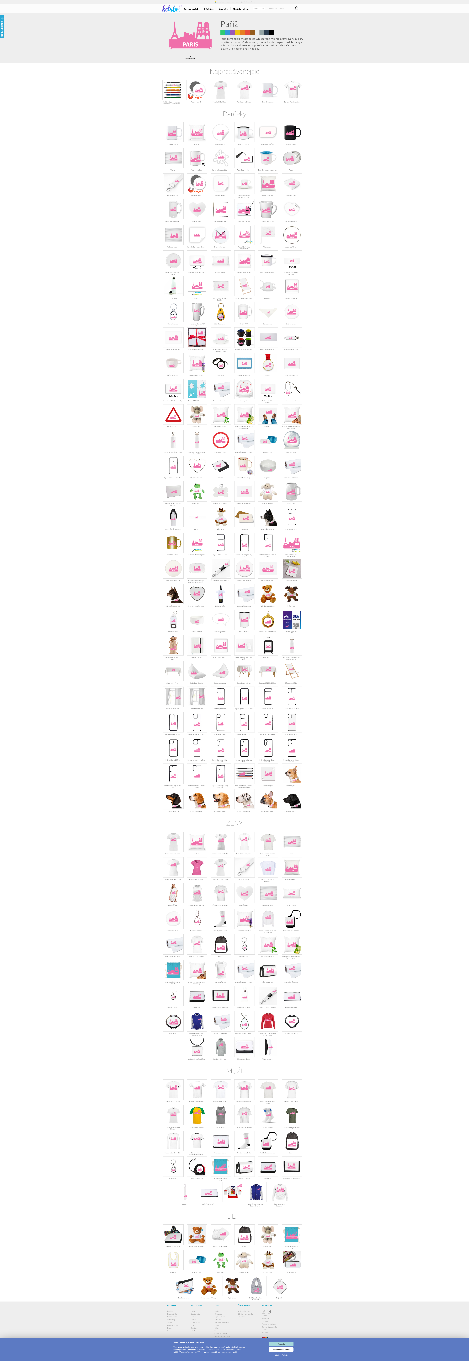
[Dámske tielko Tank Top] (199, 884)
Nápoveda (265, 1318)
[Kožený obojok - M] (199, 790)
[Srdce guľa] (246, 380)
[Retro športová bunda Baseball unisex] (199, 1012)
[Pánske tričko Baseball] (199, 1106)
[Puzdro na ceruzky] (187, 1277)
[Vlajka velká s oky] (175, 226)
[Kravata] (187, 1183)
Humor (193, 1325)
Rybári (216, 1328)
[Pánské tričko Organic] (222, 1080)
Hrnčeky (170, 1311)
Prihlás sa (273, 8)
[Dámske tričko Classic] (223, 81)
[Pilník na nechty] (270, 1038)
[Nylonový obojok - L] (294, 790)
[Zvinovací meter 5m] (199, 1157)
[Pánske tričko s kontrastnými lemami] (199, 1132)
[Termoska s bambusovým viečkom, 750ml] (199, 431)
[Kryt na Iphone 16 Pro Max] (199, 713)
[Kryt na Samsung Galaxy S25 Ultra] (270, 533)
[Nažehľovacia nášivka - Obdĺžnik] (222, 277)
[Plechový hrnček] (246, 123)
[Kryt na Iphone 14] (294, 713)
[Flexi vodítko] (222, 354)
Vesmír (216, 1331)
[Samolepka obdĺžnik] (270, 123)
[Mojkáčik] (282, 1277)
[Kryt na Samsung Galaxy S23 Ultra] (222, 764)
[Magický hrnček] (199, 149)
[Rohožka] (270, 405)
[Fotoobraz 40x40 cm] (246, 251)
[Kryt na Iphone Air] (270, 687)
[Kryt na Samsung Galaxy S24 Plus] (270, 739)
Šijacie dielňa (172, 1317)
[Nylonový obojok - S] (270, 790)
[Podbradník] (175, 1251)
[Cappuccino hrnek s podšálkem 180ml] (222, 328)
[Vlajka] (175, 149)
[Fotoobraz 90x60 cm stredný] (270, 380)
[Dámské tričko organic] (246, 833)
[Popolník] (270, 456)
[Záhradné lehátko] (294, 662)
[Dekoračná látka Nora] (222, 380)
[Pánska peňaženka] (222, 1132)
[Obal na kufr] (270, 636)
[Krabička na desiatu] (246, 354)
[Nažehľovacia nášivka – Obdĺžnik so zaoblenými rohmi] (199, 559)
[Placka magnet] (199, 81)
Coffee (216, 1325)
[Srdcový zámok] (294, 380)
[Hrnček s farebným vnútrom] (270, 149)
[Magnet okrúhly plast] (246, 559)
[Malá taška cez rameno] (294, 909)
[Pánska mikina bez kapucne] (282, 1183)
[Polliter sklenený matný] (175, 200)
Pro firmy (241, 1317)
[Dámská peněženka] (246, 1038)
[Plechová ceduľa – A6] (246, 482)
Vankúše (170, 1322)
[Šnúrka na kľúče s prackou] (222, 559)
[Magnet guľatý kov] (294, 226)
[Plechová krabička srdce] (199, 585)
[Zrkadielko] (175, 1012)
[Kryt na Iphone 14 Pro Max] (199, 739)
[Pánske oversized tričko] (222, 884)
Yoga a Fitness (219, 1317)
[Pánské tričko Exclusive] (246, 1080)
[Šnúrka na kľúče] (175, 174)
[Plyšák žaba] (199, 482)
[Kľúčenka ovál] (246, 935)
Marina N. (192, 57)
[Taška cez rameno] (270, 961)
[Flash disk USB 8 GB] (294, 328)
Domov (169, 1328)
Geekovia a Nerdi (220, 1334)
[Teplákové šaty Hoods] (222, 1038)
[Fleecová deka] (294, 174)
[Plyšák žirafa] (222, 508)
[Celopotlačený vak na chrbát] (175, 961)
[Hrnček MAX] (246, 303)
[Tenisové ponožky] (270, 1106)
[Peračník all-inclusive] (175, 1225)
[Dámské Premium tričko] (222, 833)
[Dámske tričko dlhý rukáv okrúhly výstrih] (270, 1012)
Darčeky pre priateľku (222, 1336)
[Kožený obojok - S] (175, 790)
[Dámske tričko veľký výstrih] (222, 858)
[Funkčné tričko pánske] (294, 1080)
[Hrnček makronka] (175, 354)
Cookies (264, 1330)
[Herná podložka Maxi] (270, 328)
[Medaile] (270, 354)
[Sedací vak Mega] (222, 662)
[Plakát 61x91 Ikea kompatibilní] (246, 226)
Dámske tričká (172, 1325)
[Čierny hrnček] (294, 123)
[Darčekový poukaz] (294, 610)
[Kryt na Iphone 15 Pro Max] (175, 456)
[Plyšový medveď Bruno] (199, 1225)
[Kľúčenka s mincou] (222, 303)
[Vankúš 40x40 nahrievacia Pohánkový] (294, 405)
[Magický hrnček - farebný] (246, 328)
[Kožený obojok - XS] (294, 764)
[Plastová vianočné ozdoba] (270, 610)
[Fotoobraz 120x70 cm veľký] (175, 380)
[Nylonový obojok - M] (270, 508)
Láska (193, 1311)
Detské (193, 1320)
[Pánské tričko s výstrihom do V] (294, 1106)
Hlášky (193, 1317)
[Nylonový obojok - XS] (175, 585)
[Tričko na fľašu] (222, 585)
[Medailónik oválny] (199, 909)
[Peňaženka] (199, 986)
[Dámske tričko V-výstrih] (199, 858)
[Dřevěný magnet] (270, 764)
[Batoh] (222, 935)
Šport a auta (195, 1314)
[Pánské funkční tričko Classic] (175, 1106)
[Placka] (294, 149)
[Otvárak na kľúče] (175, 610)
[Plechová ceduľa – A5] (294, 354)
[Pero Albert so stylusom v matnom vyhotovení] (246, 764)
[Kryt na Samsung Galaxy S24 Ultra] (294, 739)
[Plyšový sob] (294, 585)
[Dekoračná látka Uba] (246, 585)
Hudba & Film (196, 1322)
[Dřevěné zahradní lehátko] (246, 277)
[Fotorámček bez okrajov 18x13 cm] (175, 482)
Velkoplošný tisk (244, 1311)
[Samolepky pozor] (175, 405)
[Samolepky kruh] (222, 123)
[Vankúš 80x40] (222, 251)
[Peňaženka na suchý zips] (222, 986)
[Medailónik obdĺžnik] (246, 986)
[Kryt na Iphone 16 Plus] (294, 687)
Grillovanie (218, 1314)
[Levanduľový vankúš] (199, 354)
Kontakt (282, 8)
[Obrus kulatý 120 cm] (246, 662)
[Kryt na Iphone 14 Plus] (175, 739)
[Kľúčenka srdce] (175, 303)
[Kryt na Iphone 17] (222, 687)
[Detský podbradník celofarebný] (258, 1277)
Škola (216, 1311)
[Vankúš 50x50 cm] (270, 174)
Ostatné (194, 1328)
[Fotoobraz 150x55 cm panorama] (294, 251)
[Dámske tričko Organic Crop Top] (270, 858)
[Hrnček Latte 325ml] (270, 200)
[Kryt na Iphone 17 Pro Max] (246, 687)
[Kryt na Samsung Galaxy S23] (175, 764)
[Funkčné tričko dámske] (199, 935)
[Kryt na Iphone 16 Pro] (175, 713)
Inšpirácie (209, 9)
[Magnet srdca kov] (199, 456)
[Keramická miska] (199, 610)
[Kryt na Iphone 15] (222, 713)
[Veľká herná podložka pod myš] (246, 636)
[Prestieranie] (246, 508)
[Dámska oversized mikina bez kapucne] (270, 909)
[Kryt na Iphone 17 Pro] (222, 533)
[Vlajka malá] (270, 226)
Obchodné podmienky (269, 1327)
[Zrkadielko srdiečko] (294, 1012)
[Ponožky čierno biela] (222, 909)
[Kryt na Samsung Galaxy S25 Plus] (222, 739)
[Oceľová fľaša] (175, 277)
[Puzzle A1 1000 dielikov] (199, 380)
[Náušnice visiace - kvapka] (246, 1012)
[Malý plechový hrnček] (270, 251)
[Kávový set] (270, 277)
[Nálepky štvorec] (222, 174)
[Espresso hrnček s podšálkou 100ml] (246, 174)
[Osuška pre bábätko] (222, 1225)
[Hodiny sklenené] (222, 226)
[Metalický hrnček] (175, 533)
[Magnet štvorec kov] (222, 200)
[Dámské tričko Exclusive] (175, 858)
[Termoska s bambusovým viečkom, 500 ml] (294, 636)
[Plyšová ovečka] (270, 482)
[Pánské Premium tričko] (295, 81)
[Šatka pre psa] (270, 303)
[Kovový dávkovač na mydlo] (175, 431)
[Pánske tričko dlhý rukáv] (175, 1132)
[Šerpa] (199, 508)
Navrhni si (223, 9)
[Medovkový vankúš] (222, 405)
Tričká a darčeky (191, 9)
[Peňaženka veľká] (294, 986)
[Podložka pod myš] (246, 200)
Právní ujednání (190, 58)
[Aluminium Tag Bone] (222, 482)
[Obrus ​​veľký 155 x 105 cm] (270, 662)
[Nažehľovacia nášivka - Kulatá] (175, 251)
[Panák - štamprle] (246, 610)
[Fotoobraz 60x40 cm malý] (199, 251)
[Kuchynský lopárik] (270, 559)
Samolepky (171, 1320)
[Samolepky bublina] (222, 610)
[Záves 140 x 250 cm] (175, 687)
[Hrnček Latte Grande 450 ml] (199, 303)
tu (240, 1352)
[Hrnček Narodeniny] (246, 456)
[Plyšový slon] (199, 405)
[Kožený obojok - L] (222, 790)
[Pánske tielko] (222, 1106)
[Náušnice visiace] (175, 986)
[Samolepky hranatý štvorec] (199, 226)
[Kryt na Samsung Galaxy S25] (246, 533)
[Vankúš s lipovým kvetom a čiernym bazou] (246, 405)
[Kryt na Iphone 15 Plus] (270, 713)
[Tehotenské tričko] (222, 961)
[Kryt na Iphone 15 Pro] (246, 713)
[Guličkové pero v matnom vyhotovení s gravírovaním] (175, 81)
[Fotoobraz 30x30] (294, 277)
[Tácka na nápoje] (294, 559)
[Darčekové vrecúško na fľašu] (175, 636)
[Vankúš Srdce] (199, 200)
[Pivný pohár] (294, 482)
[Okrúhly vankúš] (294, 303)
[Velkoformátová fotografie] (199, 533)
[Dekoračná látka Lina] (294, 456)
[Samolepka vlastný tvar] (222, 149)
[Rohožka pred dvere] (246, 149)
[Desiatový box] (270, 431)
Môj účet (265, 1333)
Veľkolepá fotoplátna (221, 1322)
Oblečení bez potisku (245, 1314)
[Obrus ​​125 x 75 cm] (175, 662)
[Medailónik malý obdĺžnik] (199, 1038)
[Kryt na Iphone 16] (294, 508)
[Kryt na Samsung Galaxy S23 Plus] (199, 764)
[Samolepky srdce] (294, 200)
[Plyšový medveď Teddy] (270, 585)
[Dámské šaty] (175, 884)
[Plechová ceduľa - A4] (175, 328)
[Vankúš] (199, 123)
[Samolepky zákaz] (222, 431)
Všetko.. (194, 1331)
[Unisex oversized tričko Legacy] (270, 833)
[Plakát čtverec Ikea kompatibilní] (294, 533)
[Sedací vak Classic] (199, 662)
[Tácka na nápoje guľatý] (175, 559)
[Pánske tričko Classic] (247, 81)
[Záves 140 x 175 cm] (199, 687)
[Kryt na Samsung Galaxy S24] (246, 739)
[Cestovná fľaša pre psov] (175, 508)
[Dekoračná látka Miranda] (246, 431)
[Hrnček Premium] (271, 81)
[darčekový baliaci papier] (199, 328)
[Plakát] (199, 277)
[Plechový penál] (294, 1251)
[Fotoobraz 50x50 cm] (222, 636)
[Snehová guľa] (294, 431)
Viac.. (169, 1331)
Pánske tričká (172, 1314)
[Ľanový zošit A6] (199, 636)
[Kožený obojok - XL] (246, 790)
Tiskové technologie (269, 1324)
